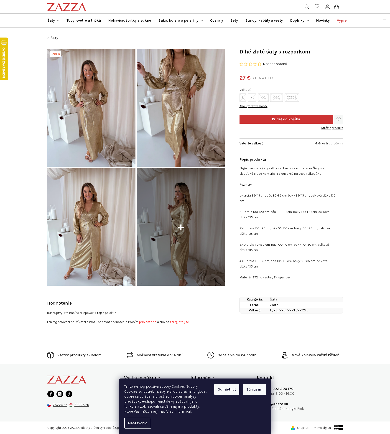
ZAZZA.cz (60, 405)
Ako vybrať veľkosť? (254, 106)
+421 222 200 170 (278, 388)
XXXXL (292, 97)
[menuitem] (53, 20)
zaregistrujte (179, 322)
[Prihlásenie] (327, 7)
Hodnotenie (59, 303)
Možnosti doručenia (328, 143)
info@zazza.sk (276, 404)
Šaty (273, 299)
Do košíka (286, 119)
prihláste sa (147, 322)
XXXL (276, 97)
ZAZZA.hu (81, 405)
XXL (263, 97)
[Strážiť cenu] (332, 126)
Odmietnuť (227, 389)
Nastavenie (137, 423)
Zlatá (274, 305)
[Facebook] (50, 394)
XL (252, 97)
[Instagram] (59, 394)
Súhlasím (254, 389)
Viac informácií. (179, 411)
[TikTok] (69, 394)
